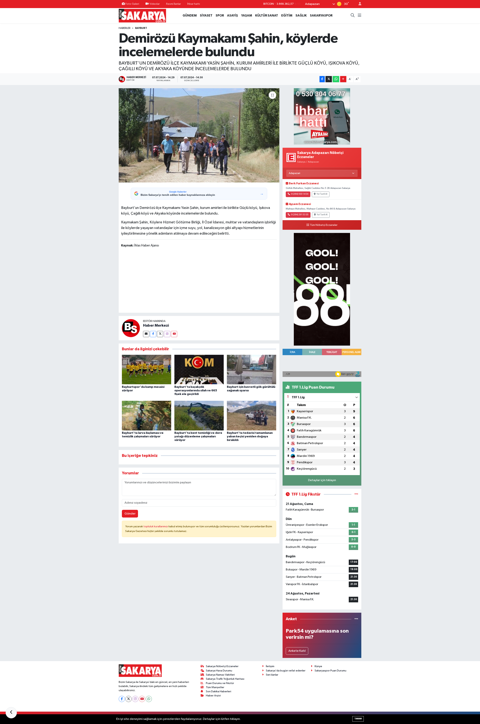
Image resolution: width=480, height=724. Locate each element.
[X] (128, 699)
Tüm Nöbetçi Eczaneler (324, 225)
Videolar (154, 3)
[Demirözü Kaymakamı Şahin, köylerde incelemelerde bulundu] (199, 135)
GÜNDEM (190, 15)
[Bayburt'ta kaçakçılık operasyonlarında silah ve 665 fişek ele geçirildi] (199, 369)
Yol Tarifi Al (321, 194)
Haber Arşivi (213, 695)
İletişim (270, 666)
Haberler (124, 28)
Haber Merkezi (156, 325)
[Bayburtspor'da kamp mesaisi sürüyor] (146, 369)
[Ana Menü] (359, 15)
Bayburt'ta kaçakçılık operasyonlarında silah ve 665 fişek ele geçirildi (195, 390)
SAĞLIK (301, 15)
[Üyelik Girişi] (358, 4)
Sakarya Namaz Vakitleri (220, 674)
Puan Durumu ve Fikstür (220, 683)
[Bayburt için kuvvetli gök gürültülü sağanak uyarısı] (251, 369)
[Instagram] (167, 334)
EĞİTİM (286, 15)
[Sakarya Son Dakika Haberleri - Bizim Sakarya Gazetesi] (142, 15)
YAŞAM (246, 15)
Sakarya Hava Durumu (219, 670)
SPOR (220, 15)
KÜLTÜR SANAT (266, 15)
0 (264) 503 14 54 (299, 194)
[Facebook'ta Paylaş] (322, 79)
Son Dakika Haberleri (218, 691)
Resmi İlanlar (173, 3)
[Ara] (352, 15)
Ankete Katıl (297, 650)
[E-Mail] (146, 334)
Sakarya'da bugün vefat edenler (285, 670)
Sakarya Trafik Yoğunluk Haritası (225, 678)
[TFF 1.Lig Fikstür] (356, 494)
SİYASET (206, 15)
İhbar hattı (193, 3)
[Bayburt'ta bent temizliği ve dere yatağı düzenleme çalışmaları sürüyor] (199, 415)
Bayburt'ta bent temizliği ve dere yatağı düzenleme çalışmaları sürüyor (198, 436)
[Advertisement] (199, 281)
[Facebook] (153, 334)
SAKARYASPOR (321, 15)
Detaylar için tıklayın (322, 480)
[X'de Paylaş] (329, 79)
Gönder (130, 513)
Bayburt (141, 28)
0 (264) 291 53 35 (299, 215)
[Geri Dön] (11, 712)
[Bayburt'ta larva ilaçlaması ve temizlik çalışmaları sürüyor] (146, 415)
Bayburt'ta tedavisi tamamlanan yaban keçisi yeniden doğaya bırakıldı (250, 436)
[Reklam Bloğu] (322, 116)
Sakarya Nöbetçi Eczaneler (222, 666)
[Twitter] (160, 334)
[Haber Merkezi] (131, 328)
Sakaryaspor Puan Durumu (330, 670)
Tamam (358, 719)
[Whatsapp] (149, 699)
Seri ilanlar (272, 674)
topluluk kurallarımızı (156, 526)
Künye (318, 666)
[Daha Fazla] (343, 79)
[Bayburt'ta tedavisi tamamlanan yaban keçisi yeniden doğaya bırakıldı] (251, 415)
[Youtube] (174, 334)
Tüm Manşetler (215, 687)
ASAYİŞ (232, 15)
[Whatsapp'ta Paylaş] (336, 79)
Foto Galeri (132, 3)
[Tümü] (356, 619)
